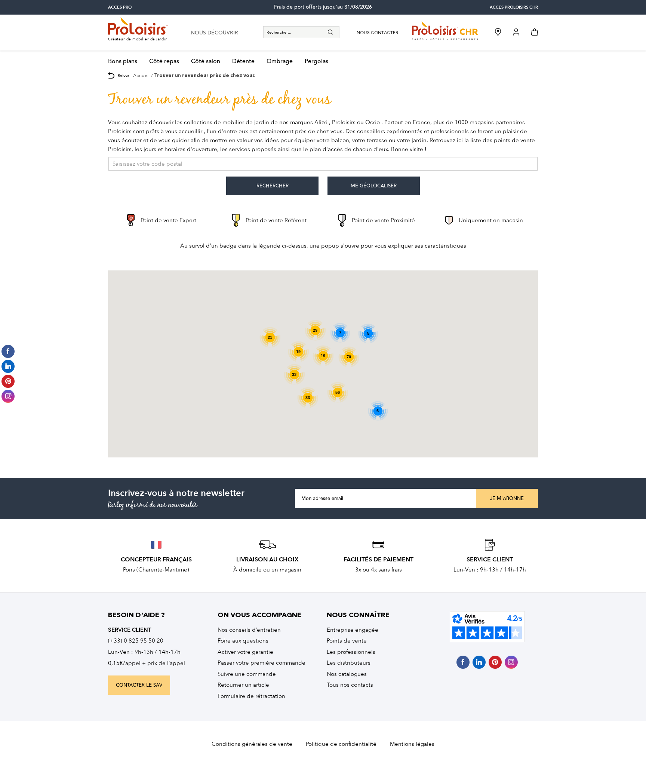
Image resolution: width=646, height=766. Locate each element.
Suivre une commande (247, 674)
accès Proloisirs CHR (514, 7)
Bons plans (122, 61)
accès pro (120, 7)
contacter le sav (139, 685)
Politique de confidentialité (341, 744)
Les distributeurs (348, 662)
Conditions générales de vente (252, 744)
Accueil (141, 75)
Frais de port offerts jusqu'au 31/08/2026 (323, 7)
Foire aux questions (243, 640)
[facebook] (463, 662)
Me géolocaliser (374, 186)
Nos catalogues (347, 674)
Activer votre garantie (245, 652)
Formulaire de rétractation (251, 696)
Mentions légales (412, 744)
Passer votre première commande (261, 662)
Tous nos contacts (350, 684)
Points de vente (347, 640)
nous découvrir (214, 33)
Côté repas (164, 61)
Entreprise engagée (352, 629)
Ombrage (280, 61)
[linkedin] (479, 662)
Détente (243, 61)
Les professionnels (351, 652)
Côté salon (205, 61)
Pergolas (316, 61)
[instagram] (511, 662)
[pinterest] (495, 662)
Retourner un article (243, 684)
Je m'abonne (507, 498)
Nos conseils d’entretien (249, 629)
